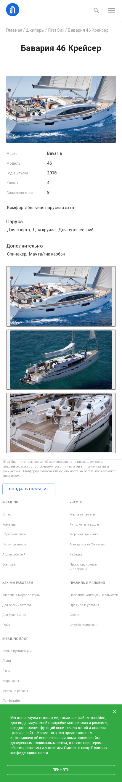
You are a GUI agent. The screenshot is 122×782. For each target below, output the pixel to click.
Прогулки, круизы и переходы (83, 567)
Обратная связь (14, 534)
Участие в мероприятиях (21, 595)
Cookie (74, 615)
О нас (6, 514)
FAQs (6, 625)
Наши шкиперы (14, 544)
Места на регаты (82, 514)
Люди (6, 661)
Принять (61, 770)
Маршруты (10, 681)
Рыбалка (76, 554)
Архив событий (13, 554)
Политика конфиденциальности (94, 595)
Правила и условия (84, 605)
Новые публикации (17, 651)
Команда (9, 524)
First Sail (56, 30)
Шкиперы (35, 30)
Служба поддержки (84, 625)
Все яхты (9, 564)
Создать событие (29, 489)
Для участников (14, 615)
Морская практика (84, 534)
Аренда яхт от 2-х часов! (87, 544)
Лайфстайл (11, 701)
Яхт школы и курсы (84, 524)
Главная (14, 30)
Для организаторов (16, 605)
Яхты (6, 671)
